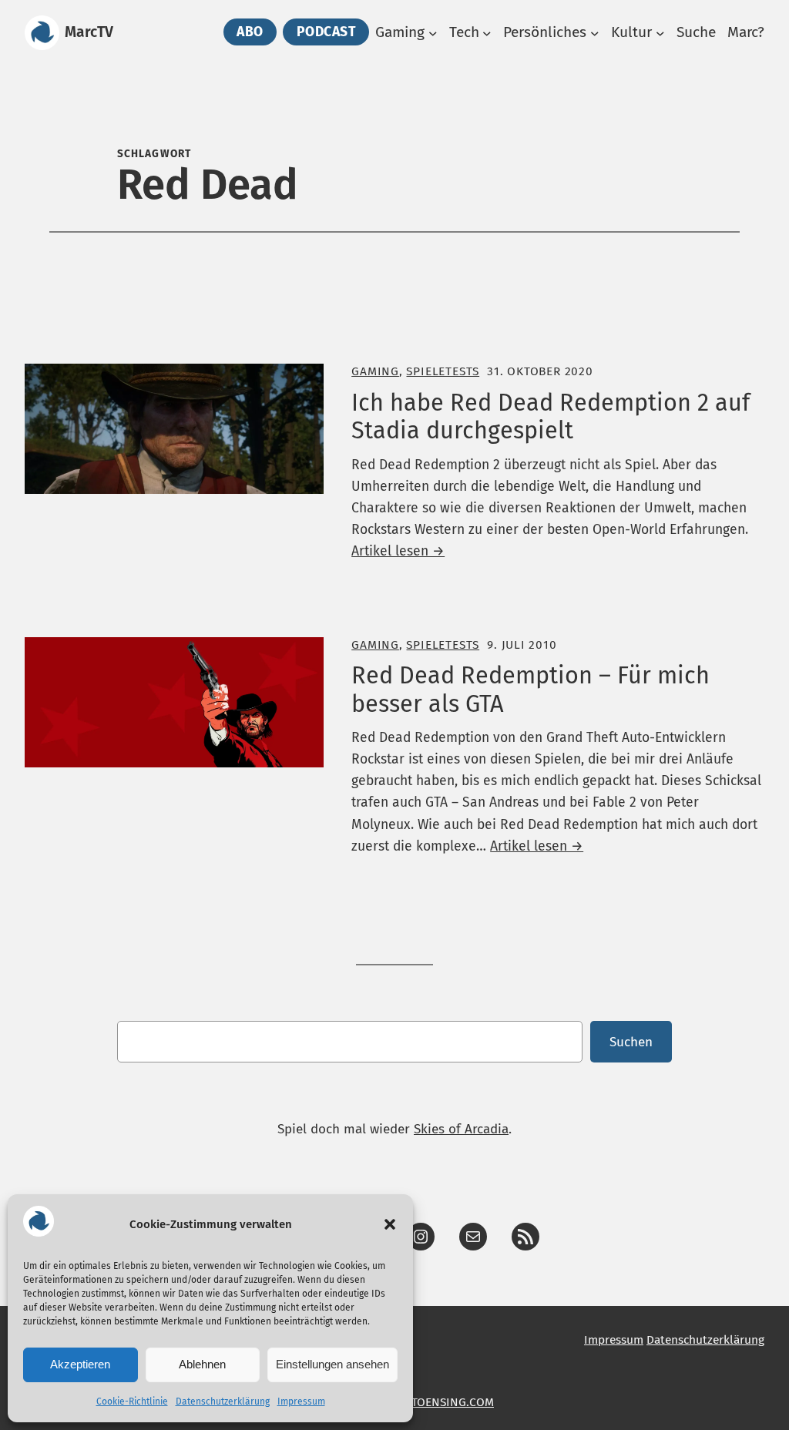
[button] (390, 1224)
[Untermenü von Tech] (487, 33)
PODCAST (326, 32)
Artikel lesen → (398, 551)
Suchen (631, 1042)
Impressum (301, 1401)
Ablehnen (202, 1364)
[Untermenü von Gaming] (433, 33)
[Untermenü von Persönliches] (594, 33)
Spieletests (442, 371)
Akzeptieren (80, 1364)
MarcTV (89, 32)
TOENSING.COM (452, 1402)
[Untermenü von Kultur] (660, 33)
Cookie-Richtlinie (132, 1401)
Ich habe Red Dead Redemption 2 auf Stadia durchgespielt (550, 417)
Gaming (375, 371)
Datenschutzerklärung (223, 1401)
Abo (250, 32)
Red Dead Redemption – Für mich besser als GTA (530, 690)
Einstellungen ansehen (332, 1364)
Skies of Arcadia (461, 1129)
